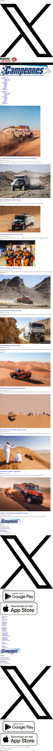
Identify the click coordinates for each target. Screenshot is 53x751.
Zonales (27, 63)
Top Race (12, 63)
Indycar (5, 85)
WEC (38, 63)
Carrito (3, 645)
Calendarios (4, 624)
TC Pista (17, 63)
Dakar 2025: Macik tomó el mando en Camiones (10, 199)
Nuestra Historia (4, 616)
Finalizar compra (5, 643)
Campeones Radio (5, 634)
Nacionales (4, 78)
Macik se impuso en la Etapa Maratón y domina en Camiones (13, 429)
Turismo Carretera (7, 79)
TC (41, 63)
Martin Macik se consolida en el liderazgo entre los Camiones (13, 388)
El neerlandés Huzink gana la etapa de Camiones (10, 345)
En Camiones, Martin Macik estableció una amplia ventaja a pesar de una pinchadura (18, 158)
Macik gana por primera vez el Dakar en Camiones (11, 268)
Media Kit (3, 617)
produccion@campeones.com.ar (5, 528)
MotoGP (50, 63)
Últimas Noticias (5, 77)
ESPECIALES (4, 623)
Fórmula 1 (45, 63)
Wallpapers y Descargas (6, 635)
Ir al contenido (2, 0)
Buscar (1, 105)
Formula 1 (6, 83)
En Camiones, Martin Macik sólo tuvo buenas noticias (11, 234)
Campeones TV (4, 633)
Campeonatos (4, 625)
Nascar (5, 87)
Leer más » (2, 163)
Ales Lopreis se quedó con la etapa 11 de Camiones (10, 310)
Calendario (4, 88)
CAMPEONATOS (5, 89)
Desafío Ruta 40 (7, 63)
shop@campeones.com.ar (4, 531)
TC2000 (5, 94)
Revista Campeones (5, 632)
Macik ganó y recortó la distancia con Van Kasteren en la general (14, 513)
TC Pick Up (22, 63)
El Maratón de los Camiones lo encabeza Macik (10, 471)
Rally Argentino (33, 63)
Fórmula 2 (6, 84)
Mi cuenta (3, 642)
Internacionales (4, 82)
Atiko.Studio (10, 748)
